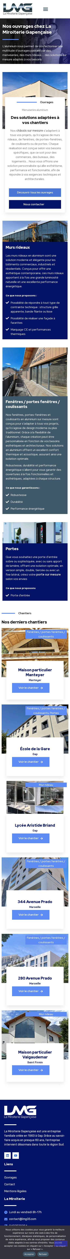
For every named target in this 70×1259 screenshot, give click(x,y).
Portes (54, 713)
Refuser (43, 1254)
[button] (45, 9)
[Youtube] (15, 1155)
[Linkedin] (7, 1155)
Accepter (29, 1254)
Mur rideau (46, 785)
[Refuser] (61, 1243)
